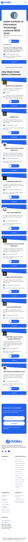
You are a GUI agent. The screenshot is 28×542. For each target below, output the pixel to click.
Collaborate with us (19, 499)
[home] (6, 2)
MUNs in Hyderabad (19, 465)
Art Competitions (5, 502)
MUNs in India (18, 459)
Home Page (4, 459)
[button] (25, 2)
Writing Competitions (6, 511)
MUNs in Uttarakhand (20, 479)
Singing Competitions (6, 509)
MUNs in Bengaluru (19, 467)
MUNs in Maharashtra (20, 463)
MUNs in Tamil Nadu (19, 481)
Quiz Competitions (5, 504)
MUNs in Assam (18, 483)
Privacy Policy (22, 539)
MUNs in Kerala (18, 473)
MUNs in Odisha (18, 477)
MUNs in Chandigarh (19, 469)
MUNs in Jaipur (18, 471)
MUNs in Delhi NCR (19, 461)
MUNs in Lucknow (19, 475)
